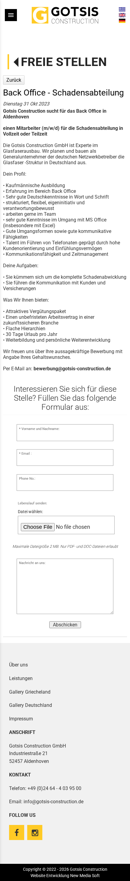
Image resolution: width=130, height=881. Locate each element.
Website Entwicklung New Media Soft (65, 875)
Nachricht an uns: (32, 563)
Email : (26, 454)
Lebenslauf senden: (32, 503)
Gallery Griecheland (29, 692)
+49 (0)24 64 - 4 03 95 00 (54, 788)
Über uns (18, 665)
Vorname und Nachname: (40, 429)
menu (11, 15)
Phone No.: (27, 479)
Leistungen (21, 678)
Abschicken (65, 625)
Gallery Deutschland (30, 705)
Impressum (21, 719)
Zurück (13, 80)
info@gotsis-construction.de (53, 801)
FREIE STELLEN (64, 62)
